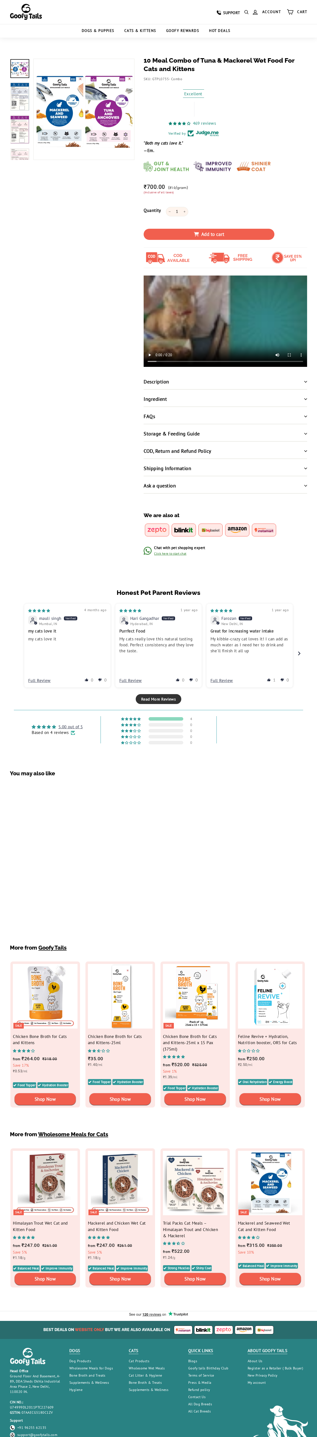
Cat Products (139, 1361)
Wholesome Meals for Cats (73, 1134)
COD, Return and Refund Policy (177, 451)
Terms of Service (201, 1375)
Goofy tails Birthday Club (208, 1368)
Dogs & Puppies (98, 30)
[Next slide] (299, 653)
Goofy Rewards (182, 30)
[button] (87, 679)
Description (156, 381)
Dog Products (80, 1361)
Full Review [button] (39, 680)
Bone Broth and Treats (87, 1375)
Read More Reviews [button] (158, 699)
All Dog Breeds (200, 1404)
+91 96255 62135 (31, 1427)
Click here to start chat (170, 554)
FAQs (149, 416)
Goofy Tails (52, 948)
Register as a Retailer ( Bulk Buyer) (275, 1368)
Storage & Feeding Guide (172, 433)
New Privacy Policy (263, 1375)
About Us (255, 1361)
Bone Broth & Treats (145, 1382)
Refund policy (199, 1389)
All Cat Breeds (199, 1411)
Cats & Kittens (140, 30)
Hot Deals (220, 30)
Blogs (192, 1361)
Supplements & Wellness (89, 1382)
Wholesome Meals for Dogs (91, 1368)
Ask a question (160, 485)
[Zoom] (84, 109)
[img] (39, 610)
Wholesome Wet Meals (147, 1368)
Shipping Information (167, 468)
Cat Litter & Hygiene (145, 1375)
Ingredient (155, 399)
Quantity (152, 210)
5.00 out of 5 (70, 727)
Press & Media (199, 1382)
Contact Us (197, 1397)
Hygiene (75, 1389)
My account (257, 1382)
